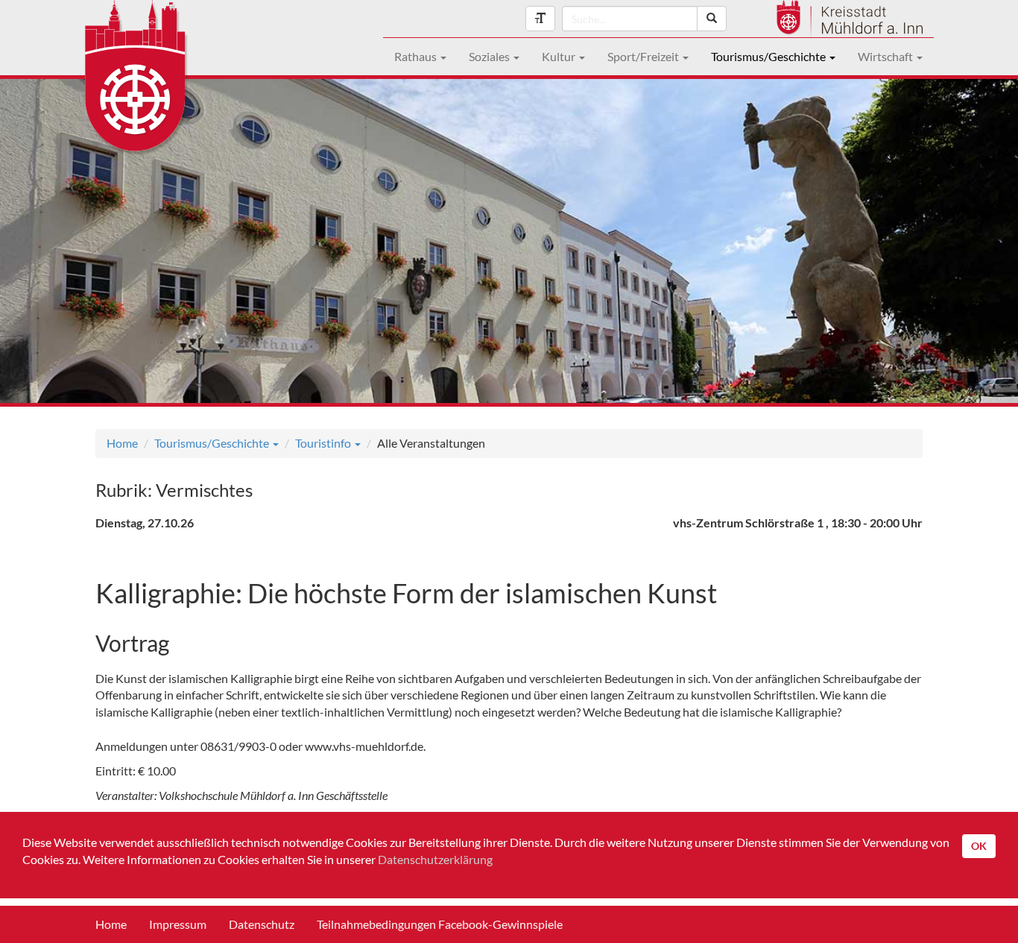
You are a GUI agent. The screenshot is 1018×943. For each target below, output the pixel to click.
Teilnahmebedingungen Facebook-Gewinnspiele (440, 924)
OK (979, 845)
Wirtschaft (886, 56)
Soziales (490, 56)
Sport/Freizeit (644, 56)
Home (122, 443)
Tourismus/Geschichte (769, 56)
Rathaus (416, 56)
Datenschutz (261, 924)
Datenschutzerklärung (435, 859)
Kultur (560, 56)
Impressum (177, 924)
